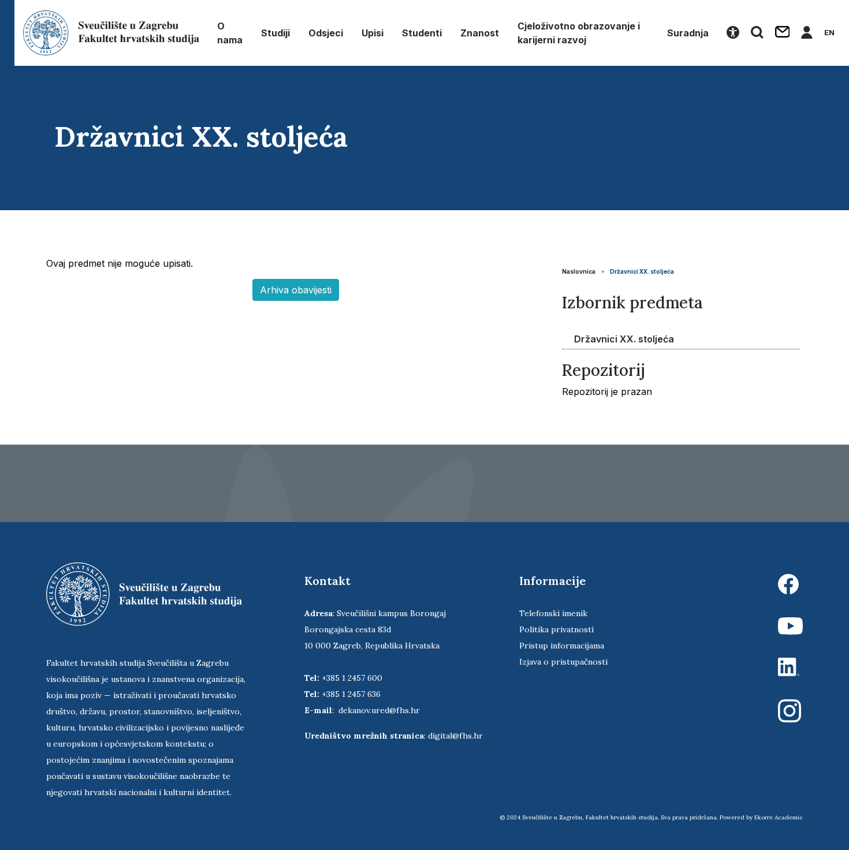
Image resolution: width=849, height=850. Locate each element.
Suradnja (688, 33)
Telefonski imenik (553, 613)
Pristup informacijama (561, 645)
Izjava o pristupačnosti (563, 662)
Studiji (275, 33)
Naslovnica (578, 271)
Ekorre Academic (778, 817)
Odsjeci (325, 33)
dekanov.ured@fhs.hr (379, 710)
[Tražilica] (757, 33)
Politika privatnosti (556, 629)
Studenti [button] (422, 33)
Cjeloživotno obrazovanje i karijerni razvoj (578, 33)
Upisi (372, 33)
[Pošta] (782, 33)
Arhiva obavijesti (296, 290)
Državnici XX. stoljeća (642, 271)
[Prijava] (807, 33)
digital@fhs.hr (455, 735)
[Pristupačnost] (733, 33)
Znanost (479, 33)
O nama (230, 33)
